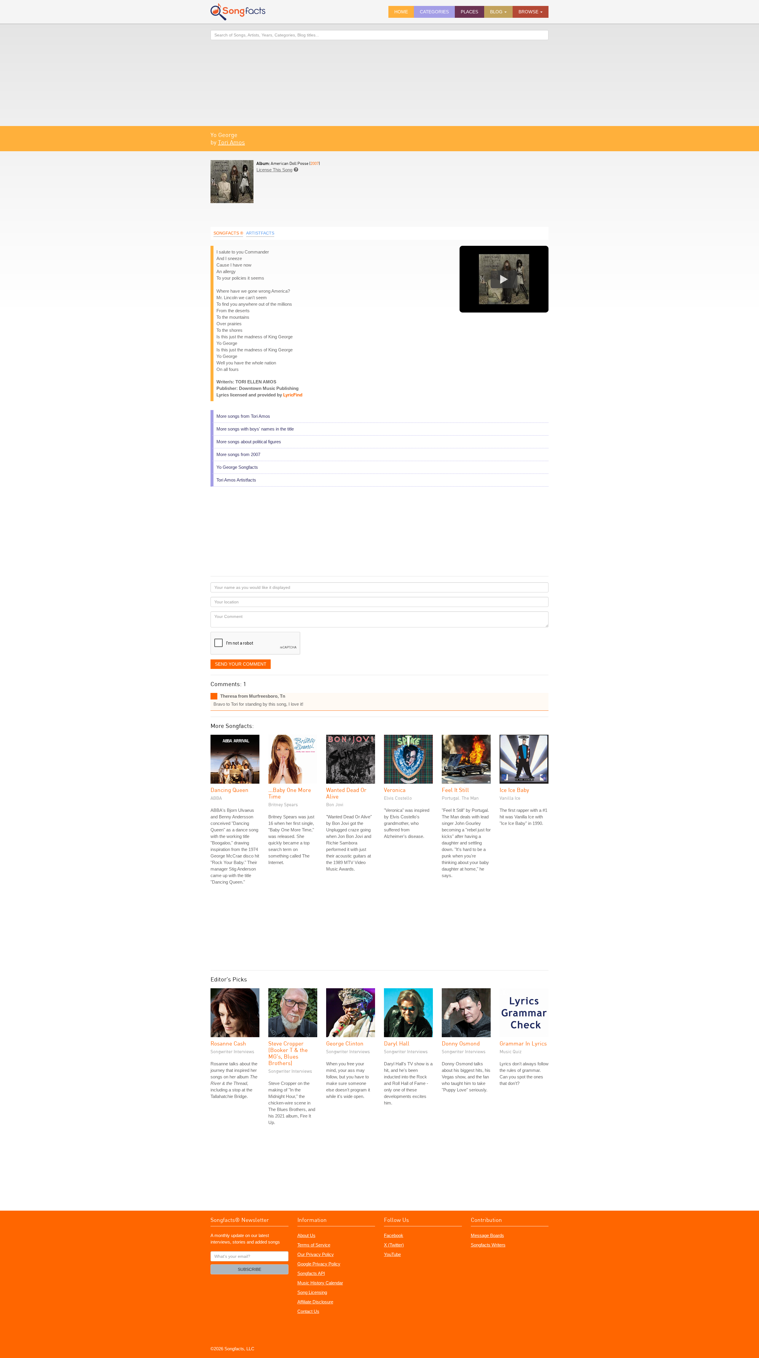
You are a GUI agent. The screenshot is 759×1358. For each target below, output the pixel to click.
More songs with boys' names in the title (255, 428)
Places (469, 11)
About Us (306, 1235)
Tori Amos (231, 142)
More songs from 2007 (238, 454)
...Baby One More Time (289, 793)
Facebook (393, 1235)
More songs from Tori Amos (243, 416)
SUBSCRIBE (249, 1269)
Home (401, 11)
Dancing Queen (229, 789)
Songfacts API (311, 1273)
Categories (434, 11)
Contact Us (308, 1311)
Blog (497, 11)
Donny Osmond (461, 1043)
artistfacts (260, 233)
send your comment (240, 664)
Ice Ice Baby (514, 789)
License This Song (274, 169)
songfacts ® (228, 233)
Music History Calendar (320, 1282)
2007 (314, 163)
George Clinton (344, 1043)
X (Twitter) (394, 1244)
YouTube (392, 1254)
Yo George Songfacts (237, 467)
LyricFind (292, 394)
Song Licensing (312, 1292)
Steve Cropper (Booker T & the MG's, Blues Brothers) (288, 1053)
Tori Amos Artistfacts (236, 479)
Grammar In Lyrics (523, 1043)
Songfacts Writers (488, 1244)
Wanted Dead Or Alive (346, 793)
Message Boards (487, 1235)
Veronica (395, 789)
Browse (529, 11)
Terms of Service (313, 1244)
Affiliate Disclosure (315, 1301)
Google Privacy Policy (318, 1263)
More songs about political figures (248, 441)
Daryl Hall (396, 1043)
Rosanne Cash (228, 1043)
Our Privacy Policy (315, 1254)
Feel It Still (455, 789)
